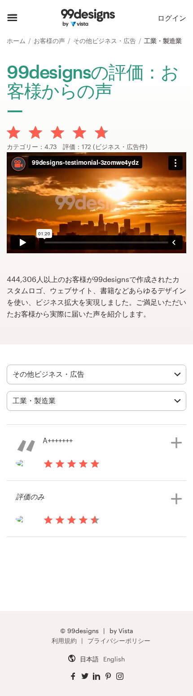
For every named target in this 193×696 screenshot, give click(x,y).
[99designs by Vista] (88, 18)
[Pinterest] (108, 676)
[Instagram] (119, 676)
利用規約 (64, 640)
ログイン (172, 17)
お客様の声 (50, 40)
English (114, 659)
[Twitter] (84, 676)
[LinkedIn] (96, 676)
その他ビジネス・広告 (105, 40)
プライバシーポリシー (119, 640)
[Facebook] (73, 676)
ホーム (17, 40)
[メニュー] (12, 18)
